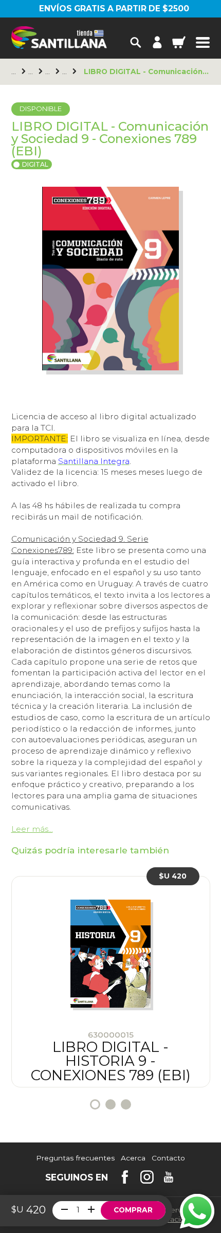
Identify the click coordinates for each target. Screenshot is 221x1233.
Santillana (31, 71)
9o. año (65, 71)
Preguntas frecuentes (75, 1158)
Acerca (133, 1158)
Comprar (133, 1210)
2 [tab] (110, 1104)
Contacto (168, 1158)
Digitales (48, 71)
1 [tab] (95, 1104)
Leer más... (32, 829)
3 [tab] (126, 1104)
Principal (15, 71)
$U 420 (173, 876)
